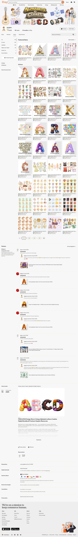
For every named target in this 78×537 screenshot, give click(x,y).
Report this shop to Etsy (6, 69)
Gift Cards (62, 4)
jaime (21, 335)
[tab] (9, 39)
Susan (21, 357)
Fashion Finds (39, 4)
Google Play (15, 529)
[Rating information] (7, 30)
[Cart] (74, 2)
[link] (19, 238)
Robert (21, 273)
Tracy (21, 249)
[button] (63, 28)
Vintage (46, 4)
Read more (38, 439)
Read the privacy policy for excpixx (26, 496)
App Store (6, 529)
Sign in (67, 2)
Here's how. (48, 470)
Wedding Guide (54, 4)
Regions (74, 534)
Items (2, 34)
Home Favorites (31, 4)
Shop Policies (22, 34)
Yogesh (25, 255)
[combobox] (34, 2)
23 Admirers (3, 65)
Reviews (8, 34)
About (14, 34)
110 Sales (3, 63)
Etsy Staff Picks (22, 4)
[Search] (62, 2)
